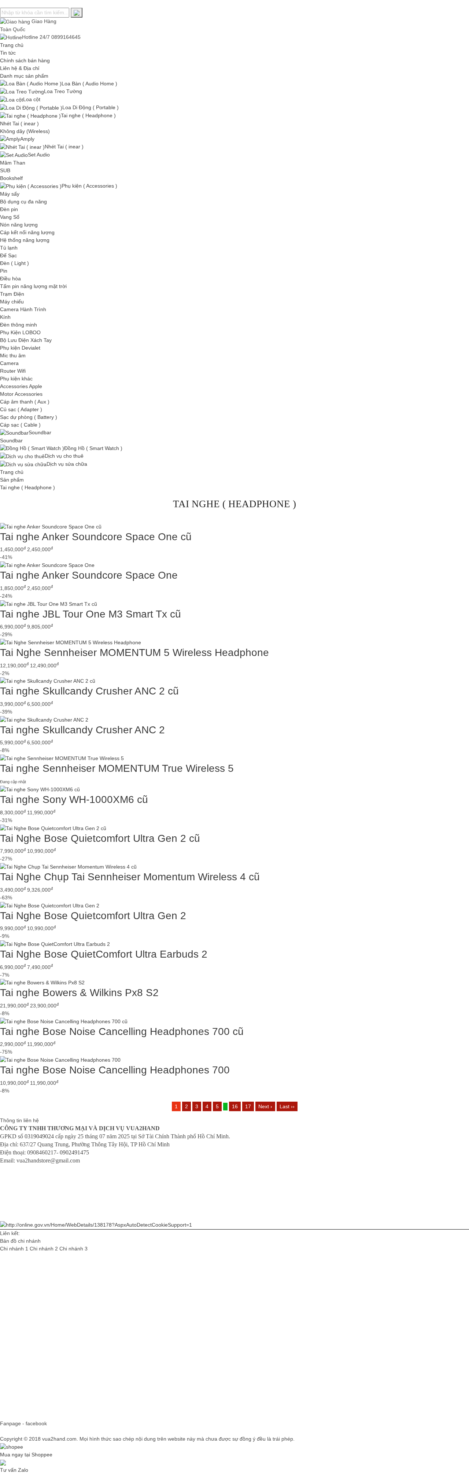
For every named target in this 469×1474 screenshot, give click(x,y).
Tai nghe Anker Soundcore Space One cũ (96, 536)
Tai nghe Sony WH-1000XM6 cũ (74, 799)
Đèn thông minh (18, 325)
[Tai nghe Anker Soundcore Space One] (47, 565)
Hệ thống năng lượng (24, 240)
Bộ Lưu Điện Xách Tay (26, 340)
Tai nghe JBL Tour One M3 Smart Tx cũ (90, 614)
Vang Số (9, 217)
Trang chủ (11, 45)
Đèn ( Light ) (14, 263)
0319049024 (39, 1136)
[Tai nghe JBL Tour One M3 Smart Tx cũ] (48, 604)
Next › (265, 1106)
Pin (3, 271)
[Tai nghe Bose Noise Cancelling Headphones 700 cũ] (64, 1021)
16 (235, 1106)
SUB (5, 170)
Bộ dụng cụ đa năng (23, 201)
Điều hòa (10, 278)
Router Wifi (13, 371)
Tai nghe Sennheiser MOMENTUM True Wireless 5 (117, 768)
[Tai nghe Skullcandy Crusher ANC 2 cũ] (47, 681)
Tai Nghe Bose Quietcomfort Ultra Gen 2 (93, 915)
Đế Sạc (8, 255)
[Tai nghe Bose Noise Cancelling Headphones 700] (60, 1059)
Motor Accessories (21, 394)
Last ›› (287, 1106)
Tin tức (8, 53)
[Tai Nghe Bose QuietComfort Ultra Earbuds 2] (55, 944)
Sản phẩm (12, 480)
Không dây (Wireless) (25, 131)
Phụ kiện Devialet (20, 348)
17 (248, 1106)
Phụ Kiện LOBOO (20, 332)
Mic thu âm (13, 355)
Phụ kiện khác (16, 379)
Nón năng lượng (19, 225)
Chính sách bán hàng (25, 60)
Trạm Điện (12, 294)
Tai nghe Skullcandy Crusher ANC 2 (82, 730)
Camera (9, 363)
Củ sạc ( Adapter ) (21, 409)
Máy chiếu (12, 302)
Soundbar (11, 440)
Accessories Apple (21, 386)
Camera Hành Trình (23, 309)
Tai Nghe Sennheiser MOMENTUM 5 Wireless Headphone (134, 652)
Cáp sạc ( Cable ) (20, 425)
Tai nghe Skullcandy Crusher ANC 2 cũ (89, 691)
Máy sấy (9, 194)
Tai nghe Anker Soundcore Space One (89, 575)
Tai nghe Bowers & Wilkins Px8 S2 (79, 992)
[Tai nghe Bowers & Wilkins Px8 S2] (42, 982)
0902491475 (74, 1152)
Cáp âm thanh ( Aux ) (24, 402)
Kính (5, 317)
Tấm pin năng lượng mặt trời (33, 286)
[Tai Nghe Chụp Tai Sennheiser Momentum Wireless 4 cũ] (68, 866)
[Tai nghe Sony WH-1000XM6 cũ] (40, 789)
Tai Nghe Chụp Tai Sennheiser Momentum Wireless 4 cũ (130, 876)
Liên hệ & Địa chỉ (19, 68)
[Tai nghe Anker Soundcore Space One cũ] (50, 526)
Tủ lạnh (9, 248)
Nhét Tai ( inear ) (19, 123)
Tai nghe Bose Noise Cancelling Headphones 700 (115, 1070)
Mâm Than (12, 163)
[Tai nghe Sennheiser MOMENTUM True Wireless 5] (62, 758)
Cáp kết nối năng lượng (27, 232)
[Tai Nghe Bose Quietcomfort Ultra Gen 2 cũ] (53, 828)
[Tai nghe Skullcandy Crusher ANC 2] (44, 719)
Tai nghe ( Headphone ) (27, 487)
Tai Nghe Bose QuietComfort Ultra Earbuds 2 (103, 954)
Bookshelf (11, 178)
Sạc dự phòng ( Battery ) (28, 417)
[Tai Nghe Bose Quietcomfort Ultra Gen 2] (49, 905)
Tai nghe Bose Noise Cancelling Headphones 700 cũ (122, 1031)
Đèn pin (9, 209)
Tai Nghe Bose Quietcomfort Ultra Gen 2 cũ (100, 838)
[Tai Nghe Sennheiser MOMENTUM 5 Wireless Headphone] (70, 642)
